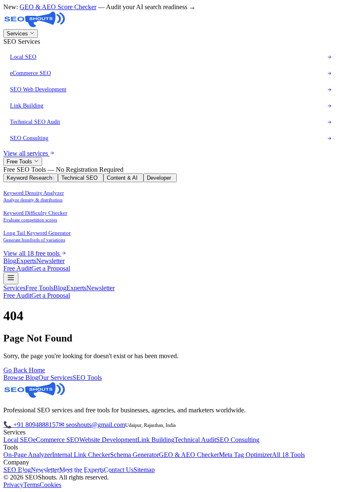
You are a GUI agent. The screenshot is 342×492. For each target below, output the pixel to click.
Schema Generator (134, 454)
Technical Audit (195, 439)
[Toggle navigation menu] (10, 278)
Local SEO (18, 439)
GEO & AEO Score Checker (58, 6)
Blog (9, 260)
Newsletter (50, 260)
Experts (26, 260)
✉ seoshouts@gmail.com (92, 424)
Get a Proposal (50, 268)
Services (18, 33)
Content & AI (123, 178)
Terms (31, 484)
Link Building (155, 439)
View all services (26, 153)
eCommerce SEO (56, 439)
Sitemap (144, 469)
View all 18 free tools (32, 253)
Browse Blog (20, 377)
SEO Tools (87, 377)
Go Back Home (24, 370)
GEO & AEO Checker (189, 454)
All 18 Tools (288, 454)
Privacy (13, 484)
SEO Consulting (237, 439)
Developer (160, 178)
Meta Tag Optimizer (245, 454)
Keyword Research (31, 178)
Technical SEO (80, 178)
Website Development (108, 439)
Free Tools (20, 161)
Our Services (55, 377)
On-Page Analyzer (27, 454)
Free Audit (17, 268)
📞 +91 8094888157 (31, 424)
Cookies (50, 484)
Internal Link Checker (81, 454)
